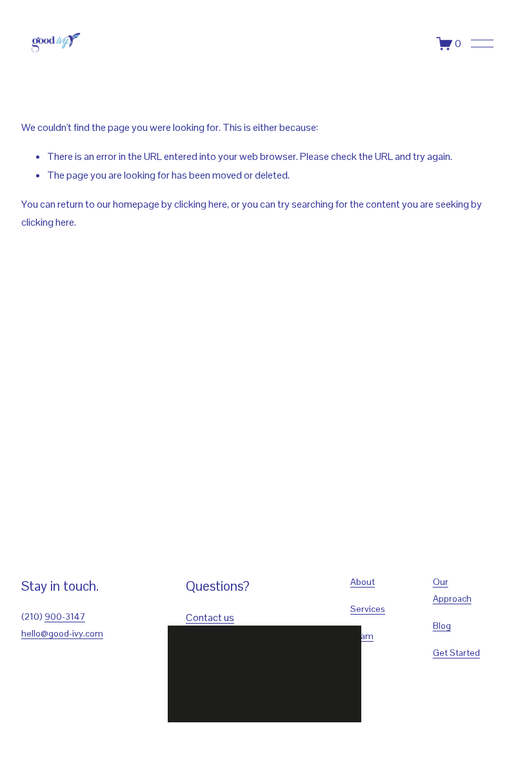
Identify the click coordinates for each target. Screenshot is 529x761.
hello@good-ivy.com (62, 633)
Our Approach (452, 590)
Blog (442, 625)
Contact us (210, 617)
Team (362, 636)
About (362, 582)
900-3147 (65, 616)
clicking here (200, 204)
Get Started (456, 652)
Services (367, 609)
